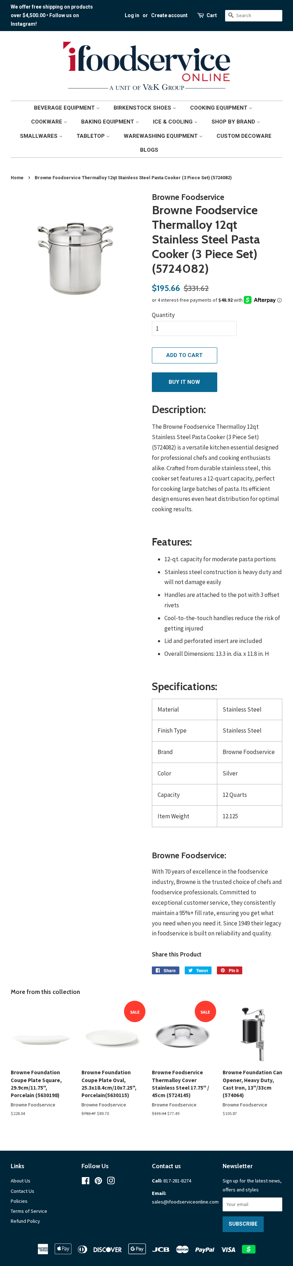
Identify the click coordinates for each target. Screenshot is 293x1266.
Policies (19, 1201)
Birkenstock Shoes (143, 108)
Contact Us (22, 1191)
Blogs (149, 150)
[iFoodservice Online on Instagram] (111, 1182)
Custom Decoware (244, 136)
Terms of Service (29, 1211)
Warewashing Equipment (161, 136)
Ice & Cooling (173, 122)
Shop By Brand (234, 122)
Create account (169, 15)
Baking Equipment (108, 122)
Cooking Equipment (219, 108)
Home (17, 177)
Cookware (47, 122)
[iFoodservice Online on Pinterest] (98, 1182)
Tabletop (91, 136)
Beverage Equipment (65, 108)
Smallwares (39, 136)
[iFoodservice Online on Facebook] (85, 1182)
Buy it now (184, 382)
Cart (212, 15)
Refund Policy (25, 1221)
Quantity (163, 315)
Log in (132, 15)
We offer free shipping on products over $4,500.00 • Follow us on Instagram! (52, 15)
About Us (20, 1180)
